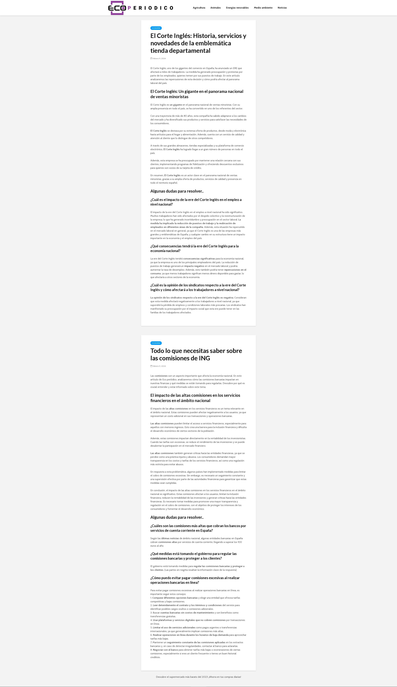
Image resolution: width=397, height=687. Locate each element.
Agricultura (199, 7)
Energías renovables (237, 7)
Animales (215, 7)
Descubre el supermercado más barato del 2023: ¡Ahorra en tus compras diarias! (198, 676)
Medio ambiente (263, 7)
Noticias (282, 7)
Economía (156, 28)
